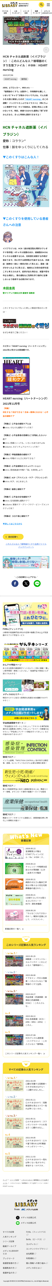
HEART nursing (11, 79)
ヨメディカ (31, 1244)
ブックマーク (8, 1258)
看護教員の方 (8, 1268)
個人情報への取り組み (35, 1263)
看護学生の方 (8, 1272)
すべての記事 (5, 12)
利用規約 (30, 1258)
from (17, 1209)
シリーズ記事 (26, 12)
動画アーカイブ (36, 12)
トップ (5, 1180)
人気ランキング (16, 12)
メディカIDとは (33, 1268)
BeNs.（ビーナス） (34, 1239)
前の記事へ (13, 536)
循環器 (24, 79)
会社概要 (30, 1253)
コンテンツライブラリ (35, 1249)
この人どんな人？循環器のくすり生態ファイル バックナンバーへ (26, 545)
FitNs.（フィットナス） (36, 1232)
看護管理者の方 (9, 1263)
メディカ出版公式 (28, 1217)
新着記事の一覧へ (13, 928)
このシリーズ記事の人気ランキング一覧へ (23, 1053)
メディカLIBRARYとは (47, 12)
